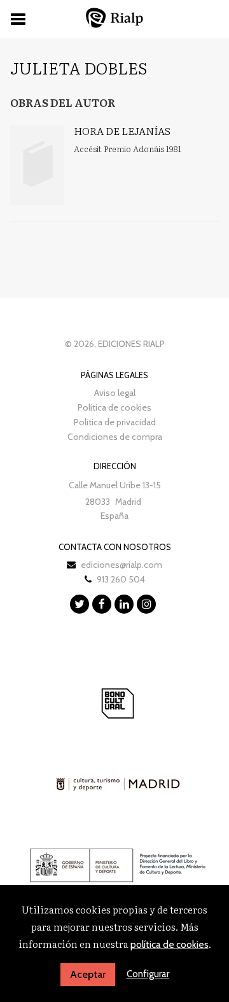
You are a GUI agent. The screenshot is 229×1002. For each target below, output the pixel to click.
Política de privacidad (115, 422)
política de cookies (169, 944)
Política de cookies (114, 407)
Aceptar (88, 974)
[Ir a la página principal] (114, 17)
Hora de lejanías (122, 130)
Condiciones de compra (114, 436)
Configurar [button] (148, 974)
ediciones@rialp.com (121, 564)
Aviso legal (114, 393)
